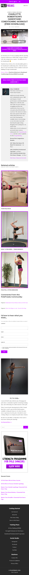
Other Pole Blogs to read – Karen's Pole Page (16, 308)
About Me (14, 514)
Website (3, 342)
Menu (26, 5)
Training (14, 12)
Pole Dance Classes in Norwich (18, 158)
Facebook (14, 544)
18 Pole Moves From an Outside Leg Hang (12, 483)
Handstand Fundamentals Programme (14, 533)
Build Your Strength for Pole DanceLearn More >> (14, 81)
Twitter (15, 547)
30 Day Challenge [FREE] (14, 528)
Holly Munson (15, 26)
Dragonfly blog (18, 135)
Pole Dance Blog (14, 517)
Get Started (14, 511)
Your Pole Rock (6, 208)
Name (2, 331)
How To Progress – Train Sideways (12, 249)
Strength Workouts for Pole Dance (14, 531)
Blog (6, 72)
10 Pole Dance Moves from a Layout (10, 480)
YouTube (14, 550)
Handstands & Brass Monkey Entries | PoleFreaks (17, 302)
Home (2, 72)
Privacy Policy (14, 563)
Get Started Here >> (6, 422)
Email (2, 337)
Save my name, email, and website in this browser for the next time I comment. (14, 348)
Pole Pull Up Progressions (9, 290)
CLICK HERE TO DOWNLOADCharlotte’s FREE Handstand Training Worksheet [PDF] (14, 49)
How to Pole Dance (14, 520)
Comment (3, 323)
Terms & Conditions (14, 560)
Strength (9, 12)
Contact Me (14, 557)
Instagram (14, 541)
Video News (19, 12)
